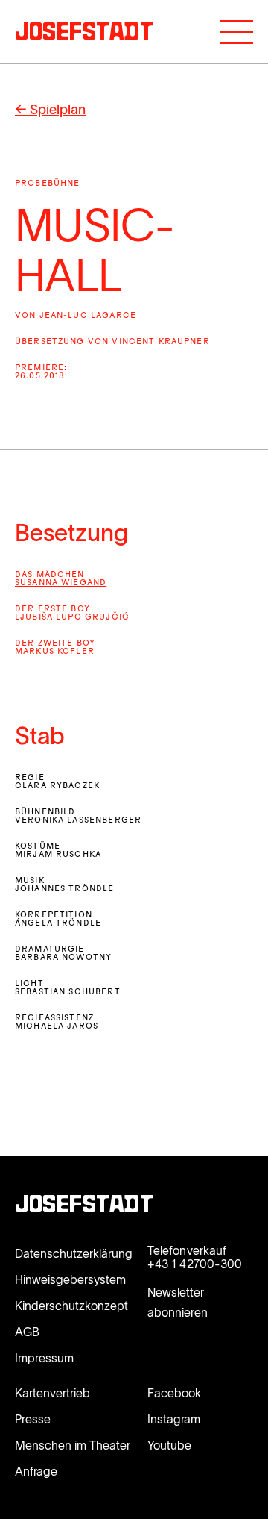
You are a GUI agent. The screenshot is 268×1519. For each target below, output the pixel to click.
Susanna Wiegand (60, 583)
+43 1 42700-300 (194, 1263)
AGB (27, 1331)
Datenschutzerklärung (74, 1253)
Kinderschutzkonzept (71, 1305)
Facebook (174, 1393)
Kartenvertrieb (52, 1393)
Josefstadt (84, 1206)
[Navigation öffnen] (236, 32)
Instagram (173, 1419)
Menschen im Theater (72, 1445)
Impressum (44, 1357)
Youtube (169, 1445)
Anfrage (36, 1471)
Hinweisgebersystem (70, 1279)
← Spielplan (50, 109)
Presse (33, 1419)
